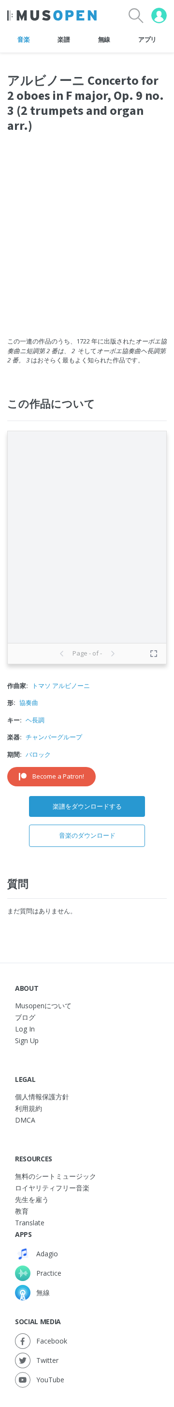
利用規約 (28, 1108)
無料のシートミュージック (55, 1176)
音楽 (23, 39)
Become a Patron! (58, 776)
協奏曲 (28, 702)
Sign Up (27, 1040)
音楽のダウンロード (87, 835)
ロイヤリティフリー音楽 (52, 1187)
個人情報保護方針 (42, 1096)
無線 (104, 39)
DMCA (25, 1120)
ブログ (25, 1017)
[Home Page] (52, 15)
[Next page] (112, 653)
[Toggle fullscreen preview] (154, 653)
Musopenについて (43, 1005)
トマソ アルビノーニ (61, 685)
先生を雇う (32, 1199)
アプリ (147, 39)
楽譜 (64, 39)
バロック (38, 754)
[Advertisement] (87, 241)
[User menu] (159, 15)
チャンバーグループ (54, 737)
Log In (25, 1028)
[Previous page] (62, 653)
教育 (22, 1211)
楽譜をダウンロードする (87, 806)
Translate (29, 1222)
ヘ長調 (35, 720)
